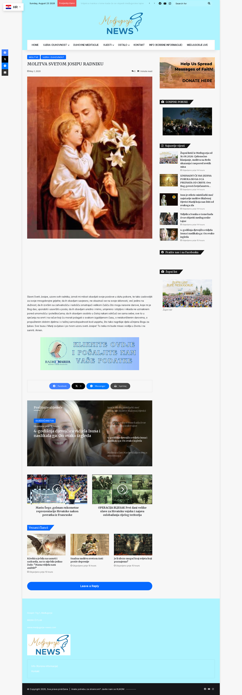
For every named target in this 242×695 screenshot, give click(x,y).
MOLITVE (33, 57)
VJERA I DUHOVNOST (55, 44)
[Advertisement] (89, 267)
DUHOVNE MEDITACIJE (86, 44)
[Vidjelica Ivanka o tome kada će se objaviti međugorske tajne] (169, 219)
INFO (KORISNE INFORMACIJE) (165, 44)
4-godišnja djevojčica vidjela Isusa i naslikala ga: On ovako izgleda (197, 233)
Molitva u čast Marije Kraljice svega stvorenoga (67, 433)
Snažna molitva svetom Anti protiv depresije (86, 560)
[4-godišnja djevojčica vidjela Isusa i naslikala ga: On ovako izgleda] (169, 234)
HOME (35, 44)
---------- (131, 689)
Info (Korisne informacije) (44, 666)
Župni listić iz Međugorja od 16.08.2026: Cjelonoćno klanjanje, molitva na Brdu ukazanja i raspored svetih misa (196, 159)
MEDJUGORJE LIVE (197, 44)
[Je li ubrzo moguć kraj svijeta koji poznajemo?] (133, 545)
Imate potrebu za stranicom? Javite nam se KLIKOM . (98, 689)
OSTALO (122, 44)
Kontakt (35, 671)
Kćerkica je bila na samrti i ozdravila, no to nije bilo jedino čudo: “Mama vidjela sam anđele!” (44, 563)
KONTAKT (139, 44)
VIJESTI (107, 44)
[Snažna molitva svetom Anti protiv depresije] (89, 545)
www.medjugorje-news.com (41, 627)
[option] (89, 433)
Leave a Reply (89, 586)
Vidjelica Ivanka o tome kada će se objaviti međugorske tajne (109, 3)
